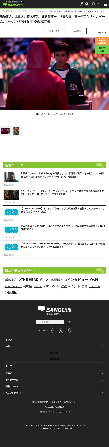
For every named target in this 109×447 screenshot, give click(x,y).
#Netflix (11, 293)
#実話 (27, 286)
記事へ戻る (54, 31)
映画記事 (54, 353)
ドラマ (9, 366)
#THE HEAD (28, 279)
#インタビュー (76, 279)
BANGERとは (13, 393)
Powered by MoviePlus (54, 407)
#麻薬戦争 (11, 279)
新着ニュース (12, 386)
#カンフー (94, 286)
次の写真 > (76, 31)
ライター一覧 (12, 379)
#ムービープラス (13, 286)
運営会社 (55, 402)
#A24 (94, 279)
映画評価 (54, 359)
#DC (64, 286)
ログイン (102, 32)
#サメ (44, 279)
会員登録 (102, 41)
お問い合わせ (69, 402)
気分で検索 (102, 49)
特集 (8, 346)
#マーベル (51, 286)
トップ (9, 339)
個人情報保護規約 (39, 402)
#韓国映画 (57, 279)
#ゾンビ (38, 286)
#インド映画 (78, 286)
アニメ (9, 373)
